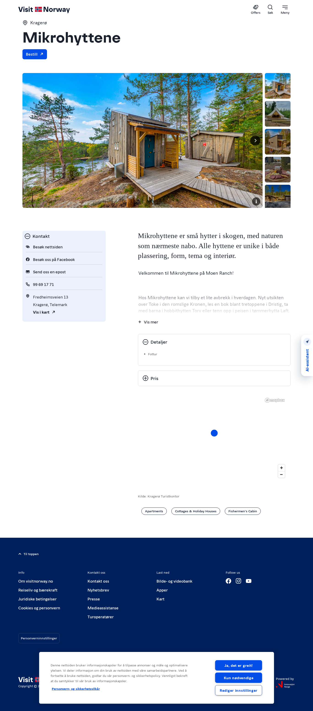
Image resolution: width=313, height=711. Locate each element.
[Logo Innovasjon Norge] (285, 684)
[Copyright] (256, 201)
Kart (160, 598)
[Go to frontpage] (51, 9)
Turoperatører (101, 616)
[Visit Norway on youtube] (248, 581)
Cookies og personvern (39, 607)
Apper (162, 589)
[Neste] (255, 141)
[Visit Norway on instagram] (238, 581)
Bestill (32, 54)
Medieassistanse (103, 607)
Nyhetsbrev (98, 589)
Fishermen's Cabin (242, 511)
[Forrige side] (30, 141)
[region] (156, 678)
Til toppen (31, 554)
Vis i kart (41, 312)
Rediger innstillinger (239, 690)
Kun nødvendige (239, 677)
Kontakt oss (98, 580)
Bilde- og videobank (174, 580)
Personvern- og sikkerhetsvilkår (76, 689)
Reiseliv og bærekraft (38, 589)
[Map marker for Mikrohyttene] (214, 433)
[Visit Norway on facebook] (228, 581)
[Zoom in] (281, 467)
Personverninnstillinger (39, 638)
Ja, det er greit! (239, 665)
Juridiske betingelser (37, 598)
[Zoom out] (281, 474)
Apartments (154, 511)
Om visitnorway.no (35, 580)
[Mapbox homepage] (275, 400)
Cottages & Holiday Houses (196, 511)
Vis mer (151, 321)
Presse (94, 598)
